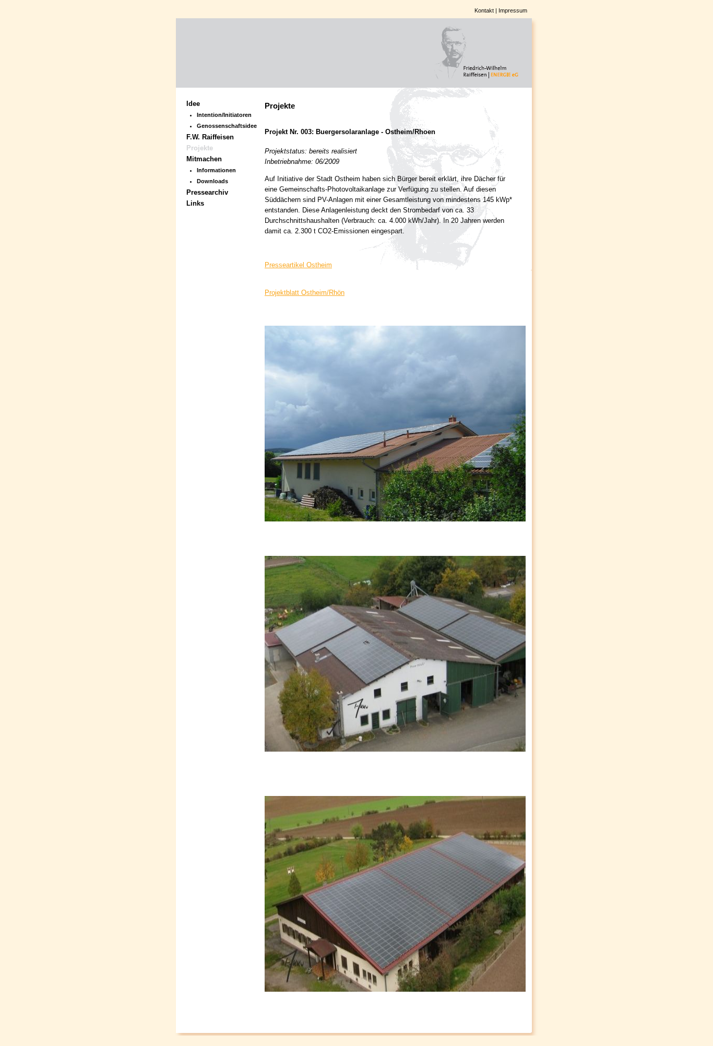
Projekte (199, 148)
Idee (193, 104)
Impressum (512, 10)
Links (195, 203)
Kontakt (484, 10)
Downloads (212, 181)
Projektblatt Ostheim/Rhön (304, 292)
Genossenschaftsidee (223, 126)
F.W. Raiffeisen (210, 137)
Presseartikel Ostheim (298, 265)
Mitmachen (204, 159)
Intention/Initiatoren (223, 115)
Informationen (216, 170)
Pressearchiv (207, 192)
